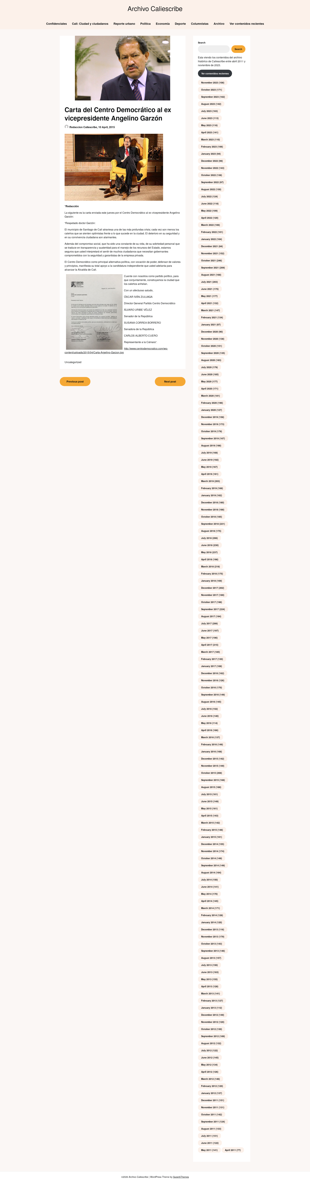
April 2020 (206, 388)
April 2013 (206, 986)
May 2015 (206, 808)
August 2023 (208, 103)
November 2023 (209, 82)
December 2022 (209, 160)
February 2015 (209, 829)
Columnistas (199, 24)
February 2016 (209, 744)
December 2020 (209, 331)
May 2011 (206, 1150)
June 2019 (206, 459)
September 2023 (210, 96)
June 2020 (206, 374)
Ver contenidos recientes (247, 24)
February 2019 (209, 488)
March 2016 (207, 737)
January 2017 (208, 666)
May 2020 (206, 381)
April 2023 (206, 132)
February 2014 (209, 915)
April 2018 (206, 559)
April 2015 (206, 815)
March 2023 (207, 139)
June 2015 (206, 801)
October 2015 (208, 772)
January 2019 (208, 495)
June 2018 (206, 545)
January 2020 (208, 409)
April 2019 (206, 474)
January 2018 (208, 580)
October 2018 (208, 516)
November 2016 (209, 680)
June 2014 (206, 886)
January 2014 (208, 922)
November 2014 (209, 851)
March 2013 (207, 993)
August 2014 (208, 872)
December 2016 (209, 673)
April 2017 (206, 644)
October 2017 (208, 602)
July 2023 (206, 111)
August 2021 (208, 274)
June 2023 (206, 118)
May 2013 (206, 979)
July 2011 (206, 1135)
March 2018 (207, 566)
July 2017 (206, 623)
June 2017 (206, 630)
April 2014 (206, 901)
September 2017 (210, 609)
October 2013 (208, 943)
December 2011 (209, 1100)
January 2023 (208, 153)
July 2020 (206, 367)
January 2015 (208, 836)
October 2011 (208, 1114)
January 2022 (208, 239)
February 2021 (209, 317)
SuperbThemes (181, 1176)
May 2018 (206, 552)
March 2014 (207, 908)
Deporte (180, 24)
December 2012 (209, 1014)
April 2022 (206, 217)
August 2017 (208, 616)
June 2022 (206, 203)
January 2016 (208, 751)
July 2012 (206, 1050)
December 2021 (209, 246)
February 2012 (209, 1086)
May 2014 (206, 893)
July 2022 (206, 196)
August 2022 (208, 189)
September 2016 (210, 694)
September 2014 (210, 865)
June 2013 (206, 972)
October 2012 (208, 1029)
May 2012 (206, 1064)
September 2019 (210, 438)
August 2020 (208, 360)
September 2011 (210, 1121)
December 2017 (209, 587)
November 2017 (209, 594)
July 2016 (206, 708)
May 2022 (206, 210)
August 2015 (208, 787)
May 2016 (206, 723)
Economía (163, 24)
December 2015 (209, 758)
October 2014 (208, 858)
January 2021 (208, 324)
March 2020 (207, 395)
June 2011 (206, 1142)
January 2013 (208, 1007)
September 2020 (210, 353)
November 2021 (209, 253)
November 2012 (209, 1021)
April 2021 (206, 303)
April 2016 (206, 730)
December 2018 (209, 502)
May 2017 (206, 637)
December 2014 (209, 844)
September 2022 (210, 182)
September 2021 (210, 267)
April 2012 (206, 1071)
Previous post (75, 381)
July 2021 (206, 281)
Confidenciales (56, 24)
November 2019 (209, 424)
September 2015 (210, 780)
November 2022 (209, 168)
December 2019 (209, 417)
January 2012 (208, 1093)
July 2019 (206, 452)
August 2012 (208, 1043)
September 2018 (210, 523)
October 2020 (208, 345)
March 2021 (207, 310)
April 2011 (230, 1150)
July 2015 (206, 794)
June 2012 (206, 1057)
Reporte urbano (124, 24)
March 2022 (207, 224)
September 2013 (210, 950)
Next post (170, 381)
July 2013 (206, 965)
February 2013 (209, 1000)
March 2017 (207, 651)
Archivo (219, 24)
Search (202, 42)
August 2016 (208, 701)
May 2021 (206, 296)
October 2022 (208, 175)
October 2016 (208, 687)
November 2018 (209, 509)
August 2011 (208, 1128)
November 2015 (209, 765)
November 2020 (209, 338)
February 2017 (209, 659)
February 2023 (209, 146)
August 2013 (208, 957)
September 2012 (210, 1036)
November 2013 (209, 936)
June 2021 (206, 288)
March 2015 (207, 822)
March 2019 (207, 481)
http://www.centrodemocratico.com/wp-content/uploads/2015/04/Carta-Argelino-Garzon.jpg (116, 350)
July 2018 (206, 538)
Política (145, 24)
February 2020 (209, 402)
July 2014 (206, 879)
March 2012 (207, 1078)
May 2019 (206, 466)
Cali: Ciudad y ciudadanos (90, 24)
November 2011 (209, 1107)
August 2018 (208, 530)
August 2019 (208, 445)
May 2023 (206, 125)
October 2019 (208, 431)
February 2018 (209, 573)
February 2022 (209, 232)
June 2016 (206, 715)
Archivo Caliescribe (155, 8)
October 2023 (208, 89)
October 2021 (208, 260)
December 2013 (209, 929)
